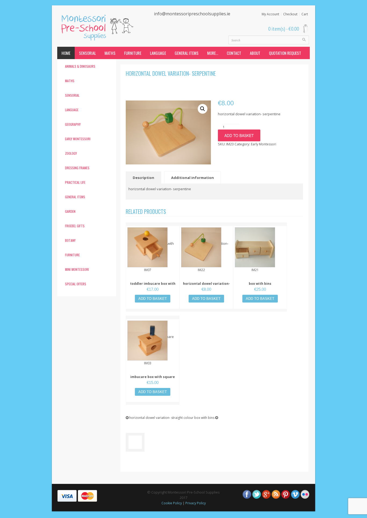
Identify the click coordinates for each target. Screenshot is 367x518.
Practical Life (75, 182)
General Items (187, 53)
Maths (110, 53)
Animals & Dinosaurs (80, 66)
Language (158, 53)
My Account (270, 14)
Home (66, 53)
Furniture (132, 53)
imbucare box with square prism (152, 379)
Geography (73, 124)
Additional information (192, 177)
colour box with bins (199, 417)
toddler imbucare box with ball (152, 286)
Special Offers (75, 284)
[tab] (144, 177)
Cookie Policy (171, 503)
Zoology (71, 153)
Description (143, 177)
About (255, 53)
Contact (234, 53)
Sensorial (87, 53)
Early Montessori (78, 138)
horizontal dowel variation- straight (206, 286)
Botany (70, 240)
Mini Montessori (77, 269)
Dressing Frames (77, 168)
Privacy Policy (195, 503)
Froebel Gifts (75, 226)
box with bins (260, 283)
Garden (70, 211)
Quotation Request (285, 53)
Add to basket (239, 135)
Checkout (290, 14)
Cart (304, 14)
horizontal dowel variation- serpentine (171, 73)
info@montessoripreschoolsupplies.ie (192, 14)
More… (212, 53)
